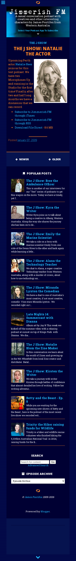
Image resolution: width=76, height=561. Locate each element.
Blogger (45, 511)
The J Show (38, 43)
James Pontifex (33, 497)
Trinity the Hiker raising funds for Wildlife (45, 426)
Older (56, 159)
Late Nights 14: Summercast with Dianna (39, 317)
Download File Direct (28, 127)
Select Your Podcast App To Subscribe (38, 30)
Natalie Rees (23, 64)
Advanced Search (38, 465)
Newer (23, 159)
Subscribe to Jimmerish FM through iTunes (33, 113)
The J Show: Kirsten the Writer (44, 373)
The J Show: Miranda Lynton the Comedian (42, 289)
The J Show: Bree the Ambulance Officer (42, 182)
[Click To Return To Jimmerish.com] (38, 2)
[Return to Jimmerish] (38, 491)
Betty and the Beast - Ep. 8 (44, 400)
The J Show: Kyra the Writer (42, 209)
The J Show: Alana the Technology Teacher (43, 262)
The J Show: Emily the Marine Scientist (43, 236)
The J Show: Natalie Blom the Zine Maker (42, 346)
